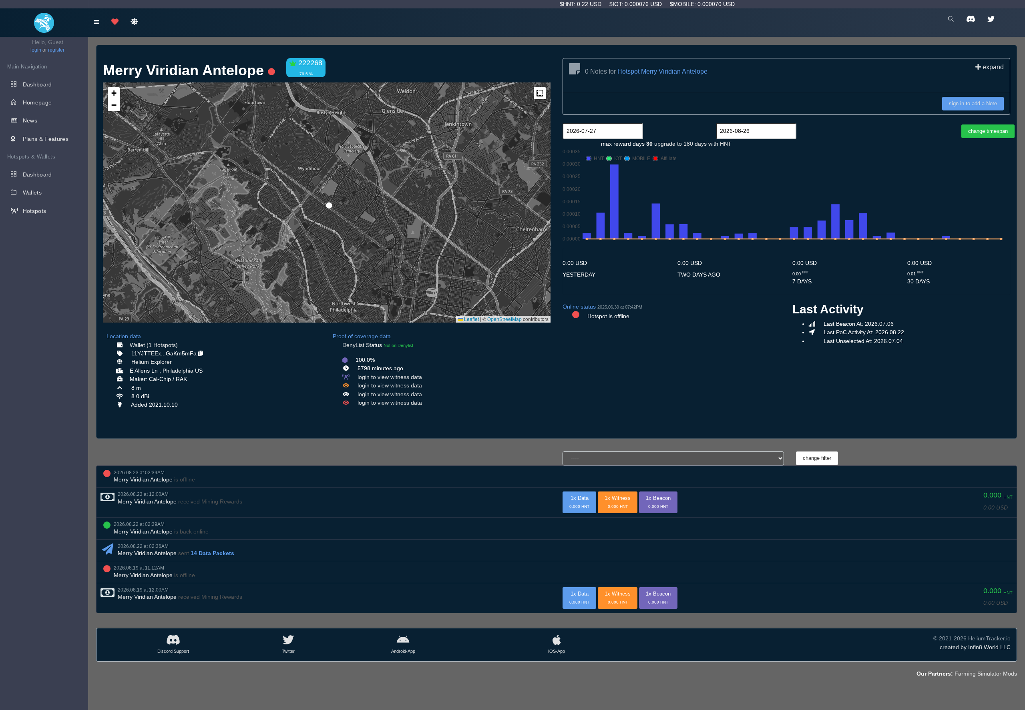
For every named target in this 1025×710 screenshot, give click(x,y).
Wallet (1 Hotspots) (154, 345)
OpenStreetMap (504, 318)
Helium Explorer (151, 362)
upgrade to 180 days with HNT (693, 143)
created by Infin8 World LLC (975, 647)
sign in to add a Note (973, 103)
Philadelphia (178, 370)
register (56, 50)
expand (992, 67)
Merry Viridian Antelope (143, 479)
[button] (326, 202)
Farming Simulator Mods (986, 673)
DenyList (353, 345)
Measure (540, 93)
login (35, 50)
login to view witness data (390, 377)
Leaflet (471, 318)
